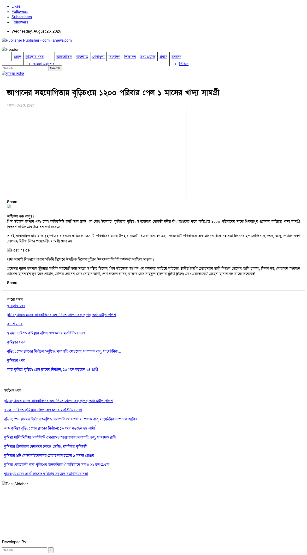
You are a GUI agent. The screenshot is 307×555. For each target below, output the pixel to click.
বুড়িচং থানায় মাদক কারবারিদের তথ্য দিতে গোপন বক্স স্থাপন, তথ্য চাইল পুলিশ (58, 401)
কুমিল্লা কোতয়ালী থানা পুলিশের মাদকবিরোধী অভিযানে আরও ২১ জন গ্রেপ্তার (56, 464)
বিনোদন (114, 56)
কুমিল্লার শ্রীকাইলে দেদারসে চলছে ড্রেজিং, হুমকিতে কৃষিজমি (45, 446)
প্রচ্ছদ (17, 56)
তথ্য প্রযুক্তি (147, 56)
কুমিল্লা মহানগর (43, 64)
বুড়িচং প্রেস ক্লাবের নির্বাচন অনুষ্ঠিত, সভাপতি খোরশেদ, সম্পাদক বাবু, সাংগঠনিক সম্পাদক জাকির (70, 419)
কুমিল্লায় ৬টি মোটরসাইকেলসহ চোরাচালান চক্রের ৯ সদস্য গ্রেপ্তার (49, 455)
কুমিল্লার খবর (34, 56)
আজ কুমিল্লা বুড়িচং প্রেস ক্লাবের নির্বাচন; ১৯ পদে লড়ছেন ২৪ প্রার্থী (49, 428)
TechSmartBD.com (44, 542)
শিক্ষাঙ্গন (130, 56)
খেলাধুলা (98, 56)
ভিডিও (184, 64)
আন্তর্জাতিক (64, 56)
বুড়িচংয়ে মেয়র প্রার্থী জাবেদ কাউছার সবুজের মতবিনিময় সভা (46, 473)
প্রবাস (163, 56)
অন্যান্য (176, 56)
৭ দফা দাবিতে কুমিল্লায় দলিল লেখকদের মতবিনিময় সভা (43, 410)
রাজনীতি (82, 56)
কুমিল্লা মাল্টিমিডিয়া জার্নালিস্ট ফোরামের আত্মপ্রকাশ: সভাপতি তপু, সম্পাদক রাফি (60, 437)
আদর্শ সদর (15, 324)
